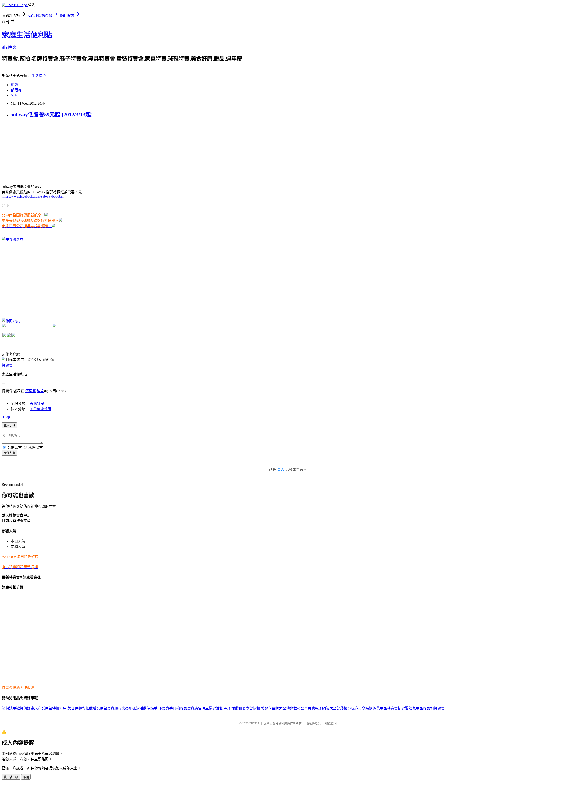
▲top (6, 417)
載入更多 (9, 425)
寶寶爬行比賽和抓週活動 (127, 708)
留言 (40, 391)
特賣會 (7, 365)
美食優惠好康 (40, 409)
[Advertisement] (35, 150)
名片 (14, 95)
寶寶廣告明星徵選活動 (205, 708)
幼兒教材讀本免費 (300, 708)
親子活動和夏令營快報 (242, 708)
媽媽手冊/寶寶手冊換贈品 (167, 708)
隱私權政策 (313, 723)
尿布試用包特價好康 (50, 708)
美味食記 (37, 403)
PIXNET (254, 723)
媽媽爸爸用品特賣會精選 (385, 708)
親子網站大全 (326, 708)
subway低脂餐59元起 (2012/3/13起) (52, 114)
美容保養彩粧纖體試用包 (87, 708)
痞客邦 (30, 391)
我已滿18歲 (11, 777)
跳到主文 (9, 47)
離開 (26, 777)
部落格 (16, 90)
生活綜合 (39, 76)
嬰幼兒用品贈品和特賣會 (425, 708)
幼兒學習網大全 (273, 708)
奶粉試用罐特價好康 (18, 708)
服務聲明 (331, 723)
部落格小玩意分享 (351, 708)
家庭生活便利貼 (27, 35)
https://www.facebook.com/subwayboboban (33, 196)
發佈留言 (9, 453)
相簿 (14, 85)
